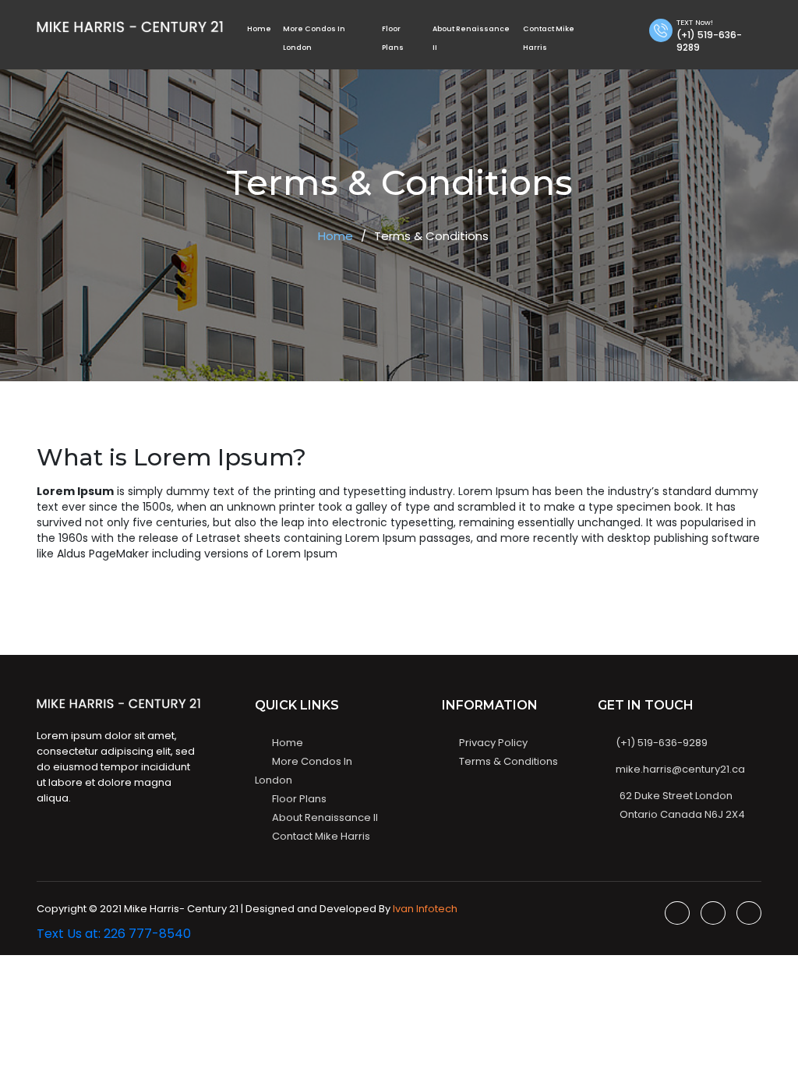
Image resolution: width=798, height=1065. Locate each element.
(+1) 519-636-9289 (660, 742)
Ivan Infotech (425, 908)
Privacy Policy (493, 742)
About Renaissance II (325, 817)
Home (259, 29)
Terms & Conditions (508, 761)
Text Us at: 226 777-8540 (114, 934)
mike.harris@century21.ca (679, 769)
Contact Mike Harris (321, 836)
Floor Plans (299, 798)
